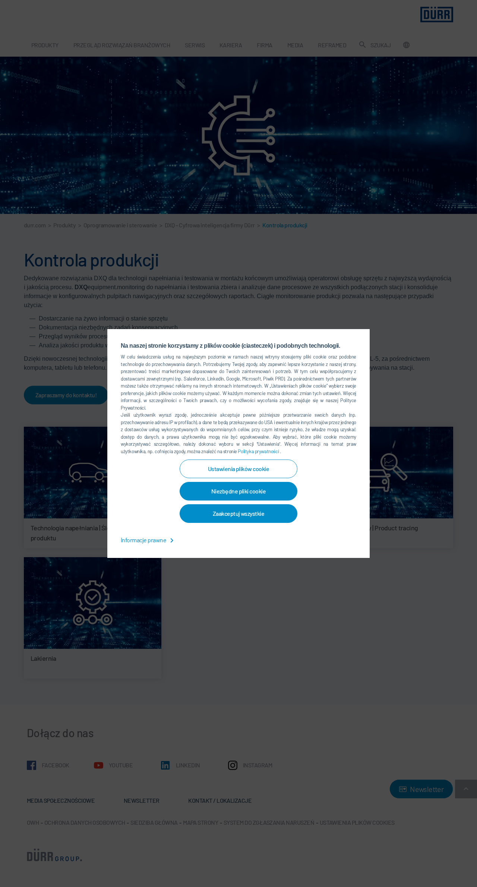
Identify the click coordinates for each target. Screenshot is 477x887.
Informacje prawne (144, 539)
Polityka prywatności (258, 451)
